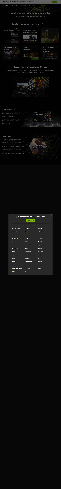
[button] (51, 214)
